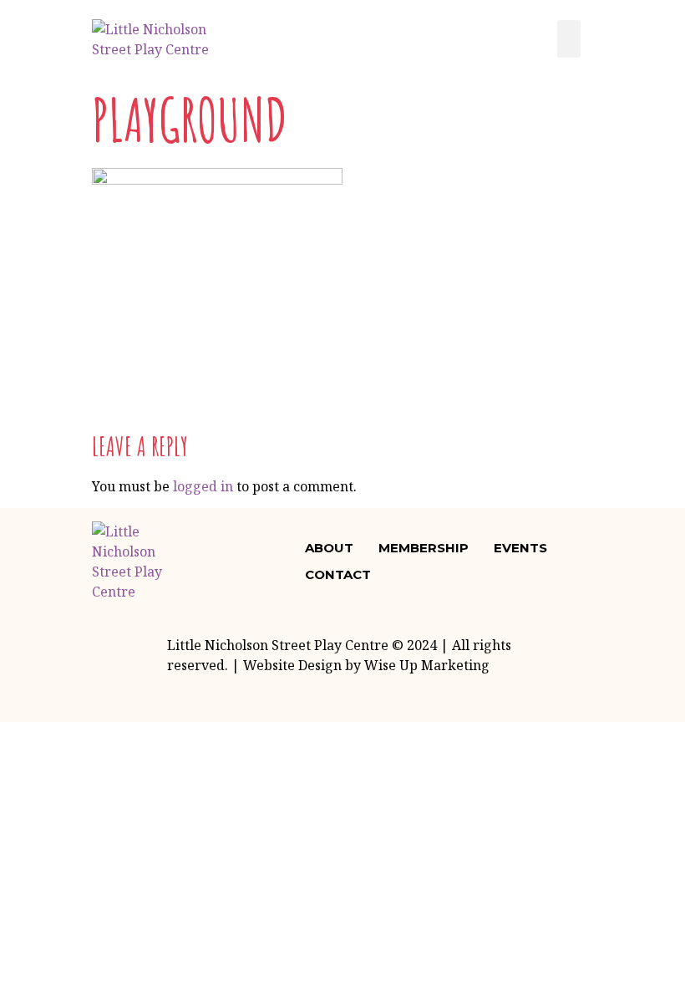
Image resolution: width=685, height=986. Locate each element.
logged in (203, 486)
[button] (569, 39)
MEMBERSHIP (423, 548)
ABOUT (329, 548)
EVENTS (520, 548)
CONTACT (338, 574)
